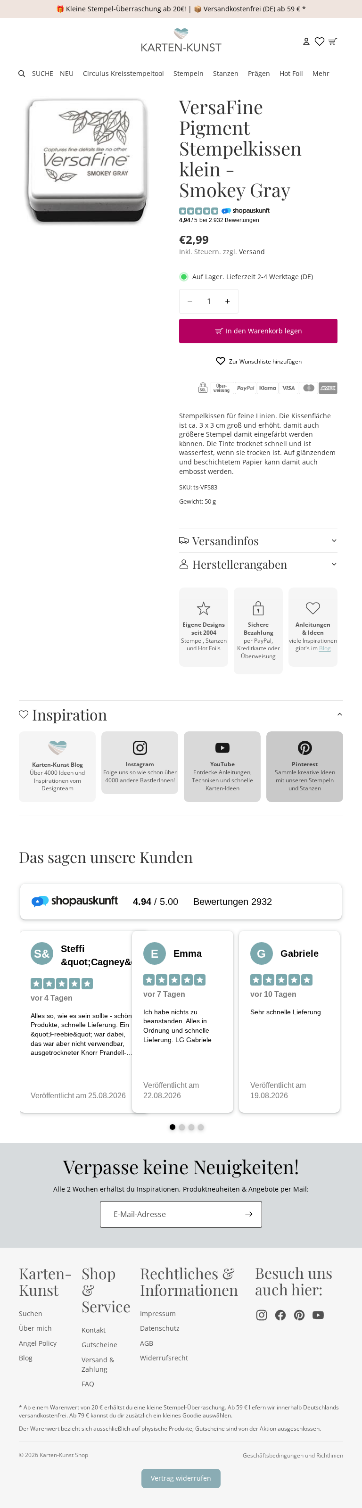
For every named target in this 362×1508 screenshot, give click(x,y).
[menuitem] (321, 73)
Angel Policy (38, 1343)
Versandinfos (225, 540)
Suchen (30, 1313)
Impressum (158, 1313)
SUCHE (42, 73)
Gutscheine (99, 1344)
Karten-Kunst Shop (64, 1455)
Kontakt (94, 1330)
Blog (325, 648)
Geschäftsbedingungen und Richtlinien (293, 1455)
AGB (146, 1343)
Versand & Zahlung (98, 1364)
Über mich (35, 1328)
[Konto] (306, 41)
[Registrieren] (249, 1214)
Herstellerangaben (239, 564)
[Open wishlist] (319, 41)
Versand (252, 251)
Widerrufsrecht (164, 1357)
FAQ (88, 1383)
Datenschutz (160, 1328)
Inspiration (69, 714)
